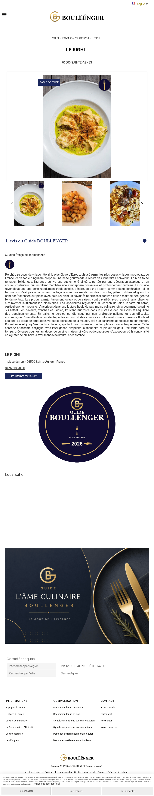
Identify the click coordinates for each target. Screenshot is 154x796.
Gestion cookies (82, 772)
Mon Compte (99, 772)
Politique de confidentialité (58, 772)
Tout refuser (76, 790)
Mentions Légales (34, 772)
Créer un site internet (119, 772)
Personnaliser (26, 791)
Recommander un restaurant (68, 707)
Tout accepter (127, 790)
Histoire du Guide (15, 714)
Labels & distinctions (17, 720)
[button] (142, 204)
